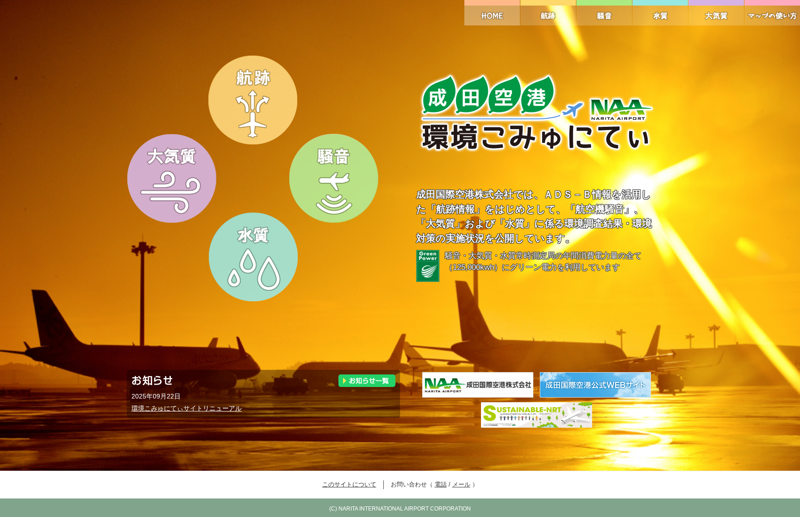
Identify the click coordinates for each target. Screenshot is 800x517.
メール (461, 484)
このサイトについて (349, 484)
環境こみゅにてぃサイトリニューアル (186, 408)
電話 (441, 484)
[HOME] (492, 12)
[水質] (660, 12)
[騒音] (604, 12)
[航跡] (548, 12)
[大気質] (716, 12)
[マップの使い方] (772, 12)
